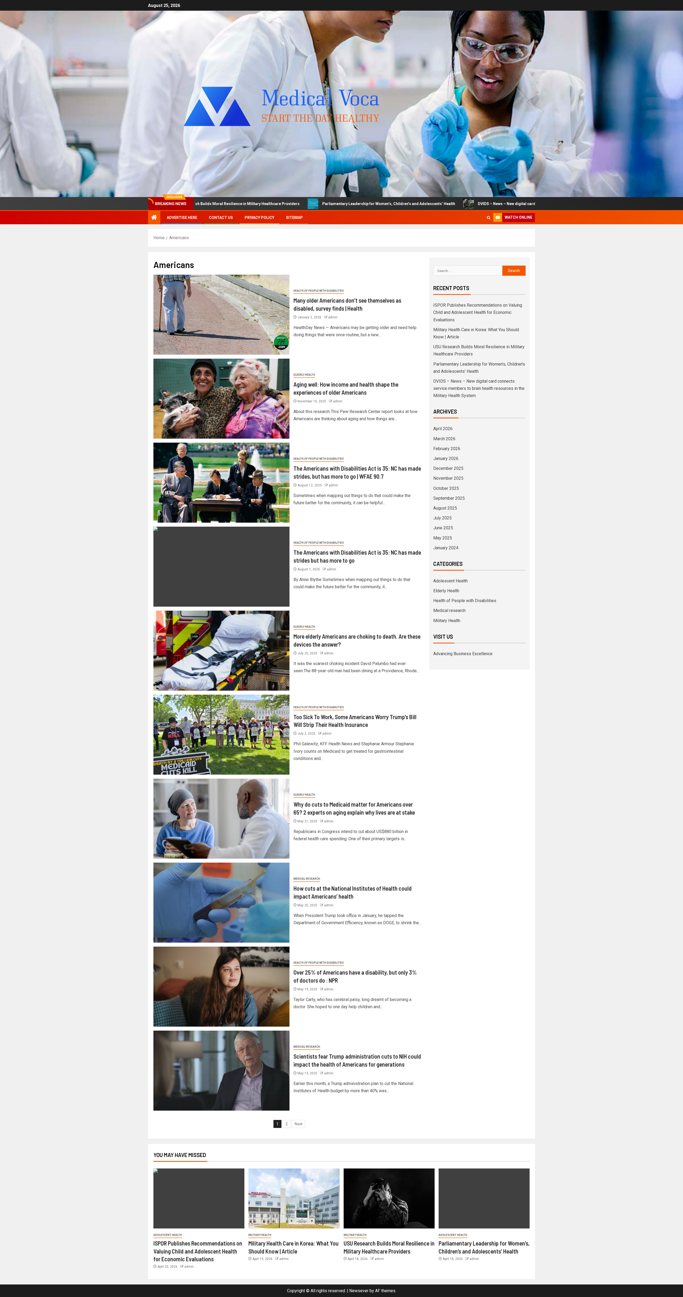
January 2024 (445, 547)
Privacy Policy (259, 217)
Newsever (358, 1290)
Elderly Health (304, 374)
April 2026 (442, 428)
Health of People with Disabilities (318, 290)
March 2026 (444, 438)
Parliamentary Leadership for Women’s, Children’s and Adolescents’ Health (290, 204)
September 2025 (449, 498)
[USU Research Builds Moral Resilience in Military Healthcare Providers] (389, 1198)
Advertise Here (182, 217)
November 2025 (448, 478)
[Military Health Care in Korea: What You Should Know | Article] (293, 1198)
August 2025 (445, 508)
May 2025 (442, 538)
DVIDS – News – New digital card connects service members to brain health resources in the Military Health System (480, 204)
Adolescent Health (450, 580)
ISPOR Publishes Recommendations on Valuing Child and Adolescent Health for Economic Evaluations (477, 312)
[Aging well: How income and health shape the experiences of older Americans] (221, 399)
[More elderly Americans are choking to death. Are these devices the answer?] (221, 651)
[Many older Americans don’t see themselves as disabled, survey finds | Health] (221, 315)
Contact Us (221, 217)
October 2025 (446, 488)
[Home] (154, 218)
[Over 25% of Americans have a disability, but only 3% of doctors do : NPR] (221, 987)
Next (298, 1124)
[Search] (488, 218)
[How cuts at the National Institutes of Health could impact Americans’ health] (221, 903)
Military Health (446, 620)
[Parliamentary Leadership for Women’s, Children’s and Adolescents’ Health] (484, 1198)
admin (332, 317)
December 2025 (448, 468)
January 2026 (445, 458)
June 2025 (443, 527)
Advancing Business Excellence (463, 653)
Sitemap (294, 217)
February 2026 (446, 448)
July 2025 (442, 518)
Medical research (306, 878)
